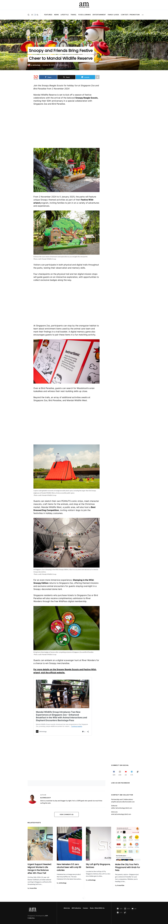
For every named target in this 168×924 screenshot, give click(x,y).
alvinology (45, 797)
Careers (85, 908)
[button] (28, 15)
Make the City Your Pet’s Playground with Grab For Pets (127, 867)
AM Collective (76, 908)
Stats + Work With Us (97, 908)
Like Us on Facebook (120, 783)
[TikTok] (138, 773)
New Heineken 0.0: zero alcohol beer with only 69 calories (69, 867)
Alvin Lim (67, 908)
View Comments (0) (66, 814)
